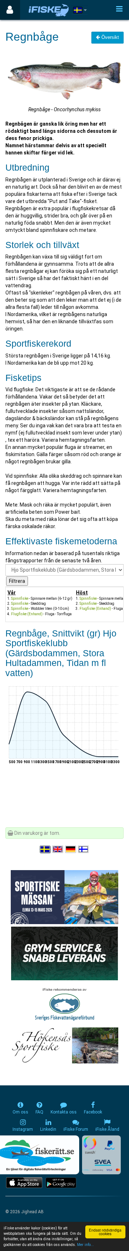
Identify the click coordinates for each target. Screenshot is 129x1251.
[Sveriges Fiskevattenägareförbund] (65, 1004)
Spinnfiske (19, 598)
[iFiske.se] (48, 10)
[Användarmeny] (10, 10)
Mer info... (85, 1245)
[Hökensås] (64, 1045)
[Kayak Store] (64, 953)
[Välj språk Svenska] (45, 849)
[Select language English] (58, 849)
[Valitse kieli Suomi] (83, 849)
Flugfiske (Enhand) (27, 614)
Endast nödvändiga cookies (105, 1231)
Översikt (109, 37)
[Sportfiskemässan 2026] (64, 897)
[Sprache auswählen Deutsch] (70, 849)
